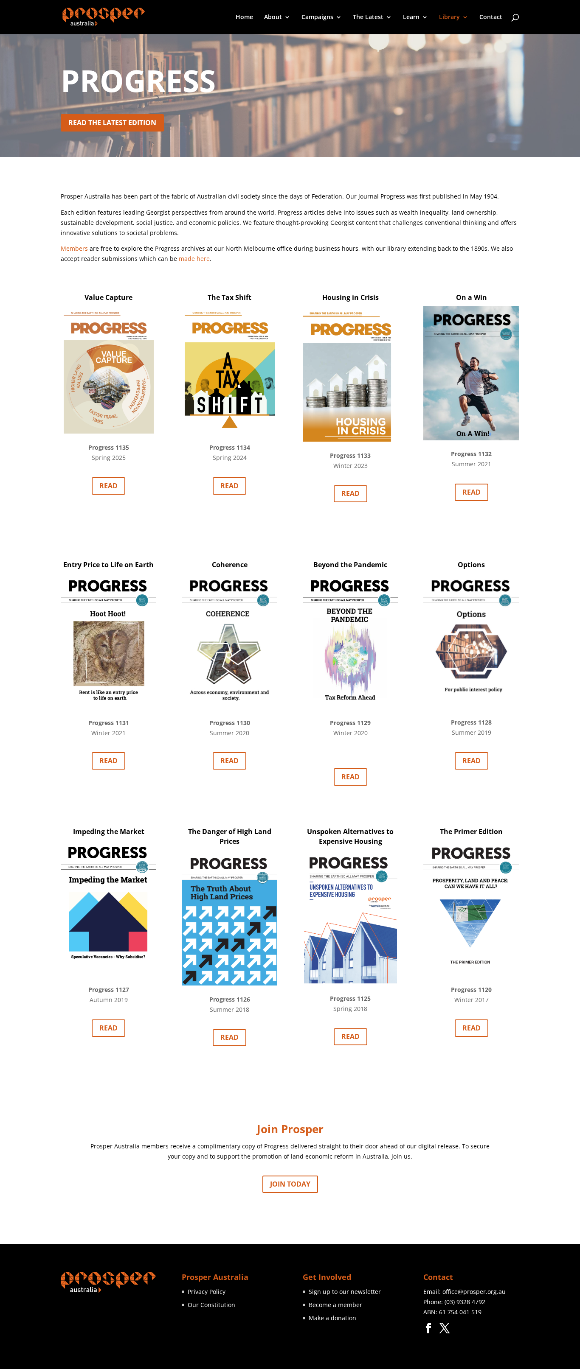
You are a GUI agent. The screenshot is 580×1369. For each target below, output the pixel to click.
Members (74, 248)
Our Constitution (211, 1305)
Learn (411, 17)
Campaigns (317, 17)
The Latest (368, 17)
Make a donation (332, 1318)
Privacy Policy (206, 1292)
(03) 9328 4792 (465, 1302)
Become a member (335, 1305)
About (273, 17)
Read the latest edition (112, 122)
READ (108, 485)
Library (449, 17)
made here (194, 259)
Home (244, 17)
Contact (490, 17)
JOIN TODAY (290, 1184)
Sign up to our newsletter (345, 1292)
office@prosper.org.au (474, 1292)
